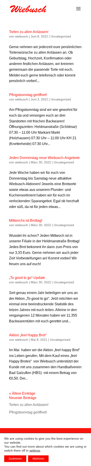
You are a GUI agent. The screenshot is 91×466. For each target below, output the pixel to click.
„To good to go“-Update (27, 278)
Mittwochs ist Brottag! (25, 220)
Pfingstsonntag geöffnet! (28, 95)
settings (34, 450)
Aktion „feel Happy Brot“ (27, 335)
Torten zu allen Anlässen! (28, 32)
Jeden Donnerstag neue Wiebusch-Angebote (44, 158)
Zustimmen (15, 458)
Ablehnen (38, 458)
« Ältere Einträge (22, 393)
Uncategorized (61, 36)
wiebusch (21, 36)
